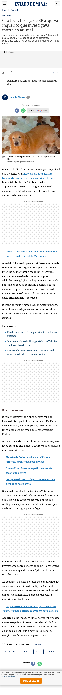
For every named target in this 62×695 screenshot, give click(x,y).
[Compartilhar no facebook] (17, 110)
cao (26, 652)
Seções (4, 3)
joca (51, 652)
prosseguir (31, 680)
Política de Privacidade (10, 677)
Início (4, 10)
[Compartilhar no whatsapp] (23, 110)
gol (38, 652)
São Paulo (6, 16)
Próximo (58, 73)
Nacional (14, 10)
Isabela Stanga (17, 97)
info (28, 97)
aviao (38, 644)
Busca (57, 3)
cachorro (10, 652)
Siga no (31, 111)
